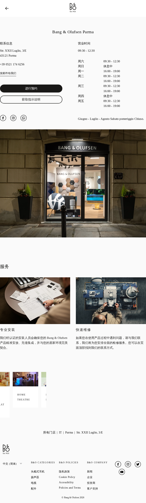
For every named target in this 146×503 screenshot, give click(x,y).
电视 (45, 482)
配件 (45, 488)
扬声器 (45, 477)
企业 (101, 477)
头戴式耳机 (45, 471)
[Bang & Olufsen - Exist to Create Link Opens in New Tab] (73, 12)
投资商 (101, 482)
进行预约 (43, 89)
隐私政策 (73, 471)
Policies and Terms (73, 487)
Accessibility (73, 482)
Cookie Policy (73, 477)
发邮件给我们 (8, 73)
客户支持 (101, 488)
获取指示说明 (41, 100)
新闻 (101, 471)
